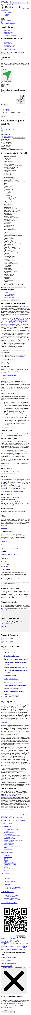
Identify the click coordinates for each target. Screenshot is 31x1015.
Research (6, 870)
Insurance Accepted (9, 832)
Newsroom (7, 858)
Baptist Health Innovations (11, 866)
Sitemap (25, 949)
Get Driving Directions (7, 137)
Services (6, 15)
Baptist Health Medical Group (12, 887)
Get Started (4, 575)
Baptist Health (24, 306)
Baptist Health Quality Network (12, 888)
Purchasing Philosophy (10, 864)
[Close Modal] (14, 981)
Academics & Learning (10, 46)
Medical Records (8, 841)
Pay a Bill (3, 4)
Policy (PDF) (14, 548)
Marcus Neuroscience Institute (8, 323)
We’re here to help (19, 356)
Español (20, 3)
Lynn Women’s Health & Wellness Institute (14, 325)
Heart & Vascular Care (10, 294)
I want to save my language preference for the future (16, 967)
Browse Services (8, 33)
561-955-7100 (14, 3)
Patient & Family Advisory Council (13, 846)
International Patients (9, 838)
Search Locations (8, 32)
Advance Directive (9, 843)
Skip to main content (6, 1)
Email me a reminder (8, 1010)
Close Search (4, 104)
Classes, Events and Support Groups (13, 840)
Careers (24, 3)
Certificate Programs (9, 896)
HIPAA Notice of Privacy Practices (10, 946)
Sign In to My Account (12, 4)
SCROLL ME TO (15, 300)
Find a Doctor (7, 12)
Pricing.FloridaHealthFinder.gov (9, 797)
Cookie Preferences (14, 948)
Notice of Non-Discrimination (14, 949)
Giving (28, 3)
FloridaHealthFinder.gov (7, 795)
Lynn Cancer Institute (11, 656)
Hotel (5, 847)
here (21, 435)
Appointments (9, 20)
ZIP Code (3, 69)
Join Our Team (4, 609)
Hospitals (6, 110)
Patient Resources (8, 43)
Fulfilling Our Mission (10, 863)
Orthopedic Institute (11, 679)
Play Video (15, 696)
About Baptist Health (9, 49)
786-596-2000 (9, 1007)
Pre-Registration (8, 834)
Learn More (4, 528)
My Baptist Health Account (11, 829)
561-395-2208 (11, 460)
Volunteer (6, 867)
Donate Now (4, 626)
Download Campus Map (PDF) (9, 375)
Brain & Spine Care (9, 297)
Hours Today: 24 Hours (19, 137)
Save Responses (5, 1012)
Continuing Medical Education (12, 899)
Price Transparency (9, 837)
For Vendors (7, 885)
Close (12, 1012)
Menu (2, 18)
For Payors (7, 882)
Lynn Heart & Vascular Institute (21, 321)
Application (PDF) (5, 548)
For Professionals (8, 48)
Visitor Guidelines (8, 849)
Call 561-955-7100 (11, 52)
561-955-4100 (4, 484)
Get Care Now (8, 42)
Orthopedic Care (8, 295)
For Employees (19, 817)
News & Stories (8, 857)
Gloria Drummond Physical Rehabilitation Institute (14, 323)
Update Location (5, 84)
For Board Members (9, 881)
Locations (6, 14)
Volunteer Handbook (9, 869)
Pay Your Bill (4, 566)
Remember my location (9, 83)
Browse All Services (6, 694)
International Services (9, 45)
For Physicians (4, 817)
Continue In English (6, 960)
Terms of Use (4, 948)
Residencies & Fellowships (11, 895)
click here (19, 491)
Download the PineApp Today (9, 903)
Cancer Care (7, 292)
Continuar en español (6, 966)
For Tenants (7, 884)
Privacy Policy (24, 946)
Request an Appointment (10, 35)
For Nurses (11, 817)
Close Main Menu (5, 54)
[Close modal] (1, 698)
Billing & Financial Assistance (12, 835)
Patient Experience (9, 844)
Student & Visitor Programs (11, 898)
